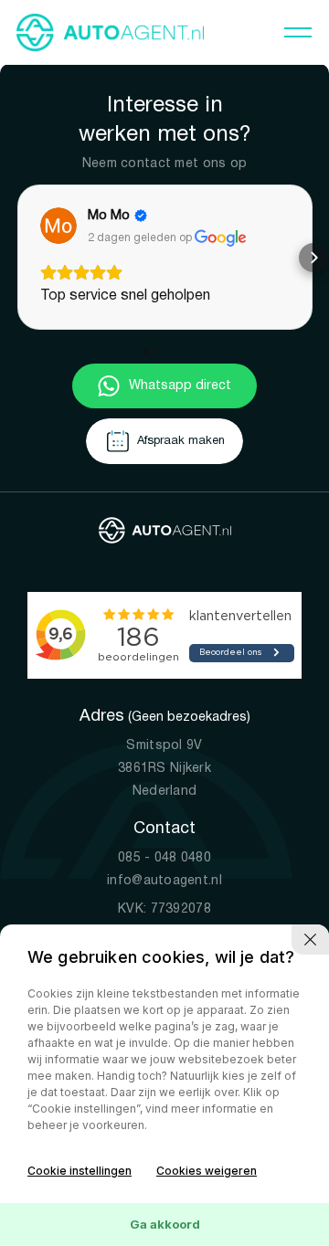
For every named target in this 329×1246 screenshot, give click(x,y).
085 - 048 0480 (164, 858)
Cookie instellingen (79, 1170)
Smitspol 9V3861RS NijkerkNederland (164, 768)
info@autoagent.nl (164, 881)
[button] (16, 257)
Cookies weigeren (206, 1170)
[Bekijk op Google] (58, 225)
